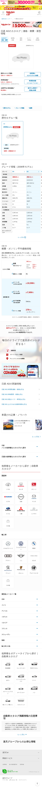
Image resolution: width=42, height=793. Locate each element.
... (12, 19)
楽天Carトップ (6, 19)
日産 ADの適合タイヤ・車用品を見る (13, 399)
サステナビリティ (23, 779)
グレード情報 (20, 108)
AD (4, 124)
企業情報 (5, 764)
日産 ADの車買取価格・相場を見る (13, 389)
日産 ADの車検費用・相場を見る (12, 394)
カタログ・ (4, 39)
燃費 (30, 108)
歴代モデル (7, 108)
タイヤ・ (29, 39)
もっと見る (21, 237)
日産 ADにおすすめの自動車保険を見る (14, 404)
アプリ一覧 (5, 779)
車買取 (13, 39)
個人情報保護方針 (13, 764)
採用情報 (22, 764)
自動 (37, 39)
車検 (21, 39)
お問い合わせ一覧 (13, 779)
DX (13, 171)
